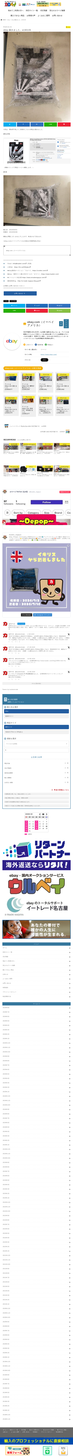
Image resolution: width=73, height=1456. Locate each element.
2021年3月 (6, 1295)
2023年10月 (6, 1158)
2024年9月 (6, 1109)
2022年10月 (6, 1211)
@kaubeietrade (20, 634)
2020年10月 (6, 1317)
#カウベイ (50, 673)
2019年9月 (6, 1374)
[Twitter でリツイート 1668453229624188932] (12, 679)
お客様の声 (31, 15)
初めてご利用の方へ (15, 10)
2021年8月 (6, 1273)
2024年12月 (6, 1096)
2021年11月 (6, 1259)
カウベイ (11, 634)
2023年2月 (6, 1193)
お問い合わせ (57, 15)
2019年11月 (6, 1366)
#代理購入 (18, 664)
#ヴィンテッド (30, 662)
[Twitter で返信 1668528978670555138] (9, 666)
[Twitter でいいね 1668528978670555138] (16, 666)
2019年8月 (6, 1379)
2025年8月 (6, 1060)
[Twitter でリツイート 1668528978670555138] (12, 666)
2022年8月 (6, 1220)
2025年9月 (6, 1056)
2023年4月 (6, 1184)
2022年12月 (6, 1202)
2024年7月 (6, 1118)
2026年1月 (6, 1038)
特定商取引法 (7, 996)
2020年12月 (6, 1308)
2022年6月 (6, 1228)
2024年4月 (6, 1131)
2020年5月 (6, 1339)
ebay (6, 301)
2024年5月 (6, 1127)
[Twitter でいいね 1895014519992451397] (16, 653)
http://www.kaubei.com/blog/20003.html (50, 660)
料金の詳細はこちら (61, 790)
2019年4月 (6, 1397)
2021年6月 (6, 1282)
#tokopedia (12, 675)
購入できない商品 (17, 15)
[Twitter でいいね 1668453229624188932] (16, 679)
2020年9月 (6, 1321)
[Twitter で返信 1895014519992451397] (9, 653)
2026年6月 (6, 1016)
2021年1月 (6, 1304)
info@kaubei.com (19, 263)
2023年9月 (6, 1162)
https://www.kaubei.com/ (50, 274)
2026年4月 (6, 1025)
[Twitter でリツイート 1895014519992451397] (12, 653)
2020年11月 (6, 1313)
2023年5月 (6, 1180)
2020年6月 (6, 1335)
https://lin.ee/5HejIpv (21, 267)
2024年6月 (6, 1122)
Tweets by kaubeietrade (10, 689)
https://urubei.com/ (39, 270)
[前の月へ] (40, 814)
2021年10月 (6, 1264)
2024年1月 (6, 1144)
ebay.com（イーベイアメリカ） (16, 250)
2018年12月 (6, 1414)
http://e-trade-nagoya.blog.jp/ (28, 281)
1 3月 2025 (30, 634)
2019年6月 (6, 1388)
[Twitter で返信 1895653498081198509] (9, 642)
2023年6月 (6, 1175)
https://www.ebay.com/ (49, 354)
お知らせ (5, 974)
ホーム (5, 947)
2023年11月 (6, 1153)
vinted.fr (23, 662)
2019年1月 (6, 1410)
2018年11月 (6, 1419)
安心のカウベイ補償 (57, 10)
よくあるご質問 (44, 15)
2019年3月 (6, 1401)
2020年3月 (6, 1348)
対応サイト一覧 (32, 10)
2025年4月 (6, 1078)
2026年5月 (6, 1021)
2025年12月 (6, 1043)
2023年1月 (6, 1197)
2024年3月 (6, 1136)
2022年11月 (6, 1206)
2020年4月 (6, 1344)
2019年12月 (6, 1361)
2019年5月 (6, 1392)
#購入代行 (11, 664)
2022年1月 (6, 1251)
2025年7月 (6, 1065)
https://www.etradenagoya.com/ (33, 277)
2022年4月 (6, 1237)
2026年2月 (6, 1034)
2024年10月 (6, 1105)
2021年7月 (6, 1277)
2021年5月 (6, 1286)
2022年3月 (6, 1242)
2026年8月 (6, 1007)
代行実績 (43, 10)
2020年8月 (6, 1326)
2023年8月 (6, 1167)
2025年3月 (6, 1082)
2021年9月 (6, 1268)
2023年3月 (6, 1189)
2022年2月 (6, 1246)
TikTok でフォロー (65, 492)
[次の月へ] (46, 814)
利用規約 (5, 987)
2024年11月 (6, 1100)
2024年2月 (6, 1140)
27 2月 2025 (31, 647)
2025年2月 (6, 1087)
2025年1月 (6, 1091)
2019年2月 (6, 1405)
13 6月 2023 (31, 658)
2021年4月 (6, 1290)
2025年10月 (6, 1051)
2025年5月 (6, 1074)
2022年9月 (6, 1215)
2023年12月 (6, 1149)
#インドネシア (58, 673)
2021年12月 (6, 1255)
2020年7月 (6, 1330)
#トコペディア (20, 675)
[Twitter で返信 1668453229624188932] (9, 679)
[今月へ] (43, 814)
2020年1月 (6, 1357)
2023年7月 (6, 1171)
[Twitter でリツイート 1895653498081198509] (12, 642)
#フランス (16, 662)
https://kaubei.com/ (61, 639)
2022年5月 (6, 1233)
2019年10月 (6, 1370)
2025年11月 (6, 1047)
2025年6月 (6, 1069)
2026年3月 (6, 1029)
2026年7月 (6, 1012)
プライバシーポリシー (9, 992)
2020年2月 (6, 1352)
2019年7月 (6, 1383)
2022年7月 (6, 1224)
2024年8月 (6, 1113)
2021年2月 (6, 1299)
